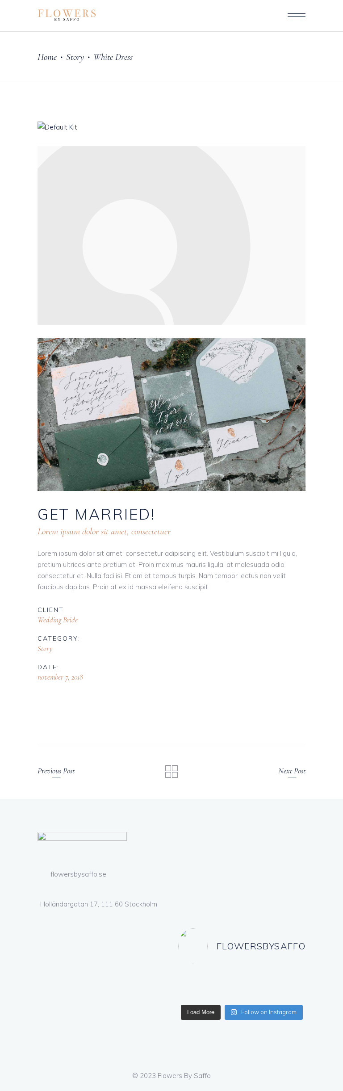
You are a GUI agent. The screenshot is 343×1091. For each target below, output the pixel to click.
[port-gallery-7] (171, 414)
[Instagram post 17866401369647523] (209, 986)
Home (47, 57)
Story (75, 57)
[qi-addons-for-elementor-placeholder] (171, 235)
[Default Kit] (171, 127)
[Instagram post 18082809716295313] (275, 986)
